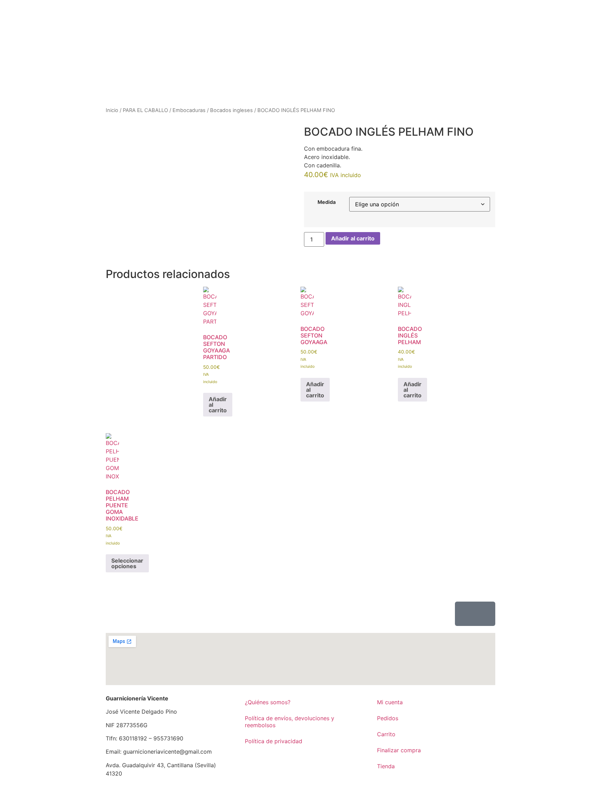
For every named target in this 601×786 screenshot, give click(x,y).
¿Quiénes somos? (267, 702)
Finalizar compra (399, 750)
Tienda (386, 766)
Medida (327, 202)
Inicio (112, 110)
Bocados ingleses (231, 110)
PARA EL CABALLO (145, 110)
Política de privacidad (273, 741)
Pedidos (387, 718)
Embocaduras (189, 110)
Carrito (386, 734)
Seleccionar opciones (127, 563)
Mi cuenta (390, 702)
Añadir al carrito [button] (218, 405)
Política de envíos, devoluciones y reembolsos (289, 722)
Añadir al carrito (353, 238)
